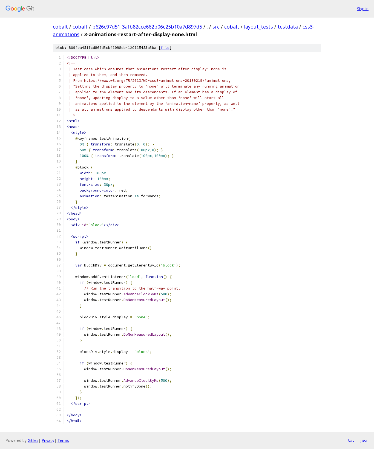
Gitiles (33, 440)
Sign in (363, 8)
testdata (288, 26)
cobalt (60, 26)
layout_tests (258, 26)
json (364, 440)
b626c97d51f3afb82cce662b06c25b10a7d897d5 (147, 26)
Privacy (48, 440)
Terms (63, 440)
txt (351, 440)
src (216, 26)
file (165, 47)
